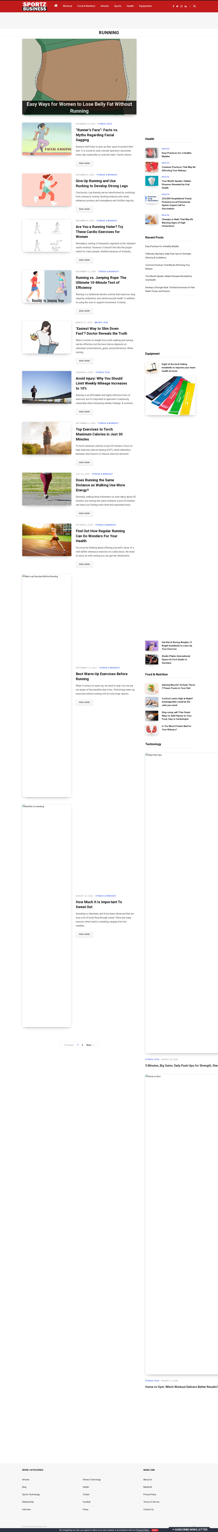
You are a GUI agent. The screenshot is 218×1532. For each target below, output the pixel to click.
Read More (84, 163)
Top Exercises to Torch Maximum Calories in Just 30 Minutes (99, 434)
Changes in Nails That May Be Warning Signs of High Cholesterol (177, 223)
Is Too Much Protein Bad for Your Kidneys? (176, 728)
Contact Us (148, 1509)
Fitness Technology (92, 1479)
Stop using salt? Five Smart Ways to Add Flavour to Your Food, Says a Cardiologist (177, 716)
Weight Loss (101, 322)
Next (88, 1045)
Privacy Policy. (143, 1530)
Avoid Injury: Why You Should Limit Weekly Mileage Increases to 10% (101, 383)
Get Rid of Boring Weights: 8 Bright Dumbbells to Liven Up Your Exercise (177, 645)
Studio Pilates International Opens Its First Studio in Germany (176, 659)
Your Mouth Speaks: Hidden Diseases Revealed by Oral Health (176, 184)
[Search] (193, 6)
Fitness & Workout (107, 175)
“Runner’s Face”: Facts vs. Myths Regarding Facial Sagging (97, 135)
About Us (147, 1479)
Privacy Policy (149, 1494)
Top (194, 1526)
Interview (26, 1509)
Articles (25, 1479)
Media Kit (147, 1487)
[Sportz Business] (34, 6)
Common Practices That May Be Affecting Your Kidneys (179, 169)
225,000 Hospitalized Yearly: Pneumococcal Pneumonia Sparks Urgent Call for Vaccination (177, 203)
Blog (24, 1487)
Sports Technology (31, 1494)
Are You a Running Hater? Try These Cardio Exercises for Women (99, 232)
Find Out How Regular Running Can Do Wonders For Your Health (100, 536)
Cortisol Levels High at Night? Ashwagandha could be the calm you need (177, 702)
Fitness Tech (105, 124)
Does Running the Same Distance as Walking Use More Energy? (100, 485)
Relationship (28, 1502)
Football (86, 1502)
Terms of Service (151, 1502)
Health (165, 149)
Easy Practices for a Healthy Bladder (176, 155)
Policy (85, 1509)
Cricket (86, 1494)
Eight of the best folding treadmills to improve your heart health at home (178, 367)
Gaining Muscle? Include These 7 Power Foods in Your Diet (178, 687)
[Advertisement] (109, 19)
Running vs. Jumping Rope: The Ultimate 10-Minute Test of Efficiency (101, 283)
